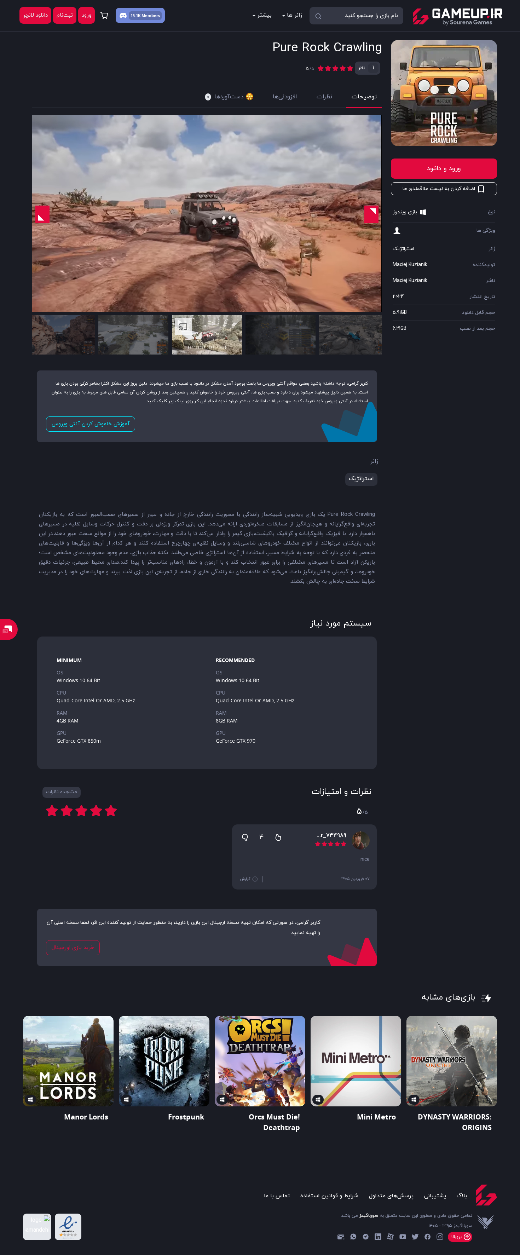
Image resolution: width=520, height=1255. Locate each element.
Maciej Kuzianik (410, 264)
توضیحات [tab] (364, 97)
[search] (318, 15)
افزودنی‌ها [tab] (285, 97)
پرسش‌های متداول (391, 1196)
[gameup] (457, 16)
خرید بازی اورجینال (73, 947)
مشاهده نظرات (61, 792)
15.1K (135, 15)
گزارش (246, 879)
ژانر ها (294, 15)
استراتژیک (403, 249)
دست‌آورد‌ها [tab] (225, 97)
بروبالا (457, 1237)
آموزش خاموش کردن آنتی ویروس (90, 424)
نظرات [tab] (324, 97)
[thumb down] (244, 837)
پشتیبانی (435, 1196)
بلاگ (462, 1196)
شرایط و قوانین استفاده (329, 1196)
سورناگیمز (368, 1216)
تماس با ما (277, 1196)
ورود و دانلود (444, 168)
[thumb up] (278, 837)
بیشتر (264, 15)
